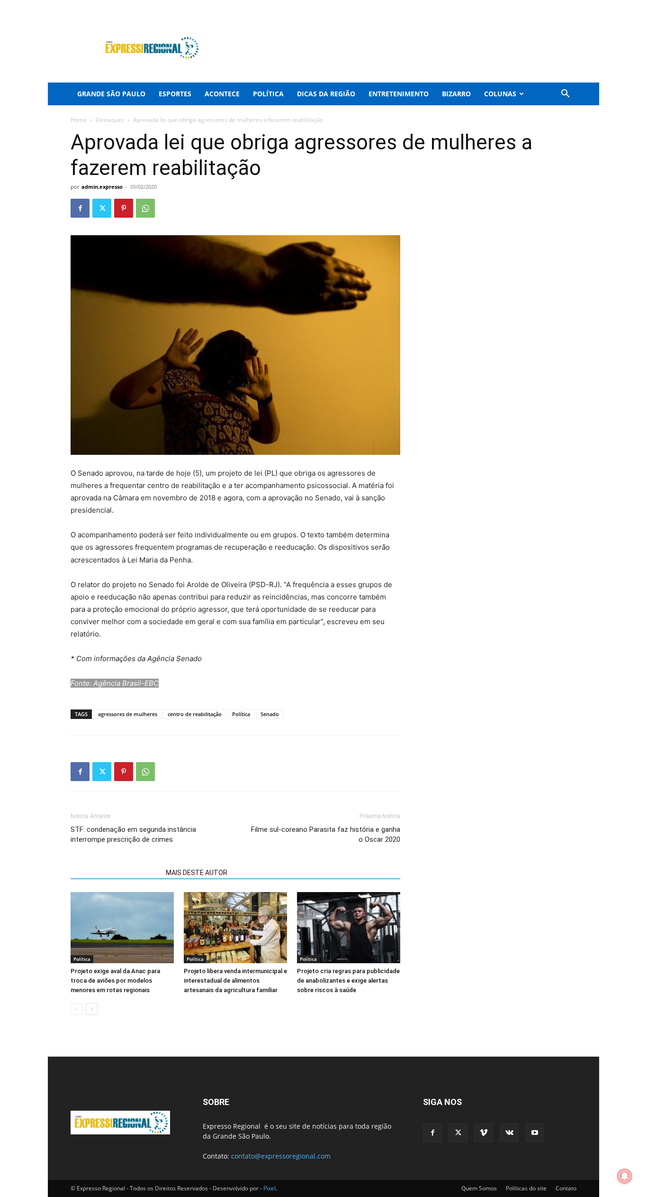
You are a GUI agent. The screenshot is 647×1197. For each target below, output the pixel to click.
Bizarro (456, 93)
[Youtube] (569, 6)
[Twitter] (522, 6)
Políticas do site (526, 1188)
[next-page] (92, 1009)
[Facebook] (507, 6)
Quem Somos (479, 1188)
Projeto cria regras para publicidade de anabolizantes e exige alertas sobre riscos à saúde (348, 980)
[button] (565, 94)
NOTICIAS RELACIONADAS (115, 872)
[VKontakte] (554, 6)
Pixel (269, 1188)
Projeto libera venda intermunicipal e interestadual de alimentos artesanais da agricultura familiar (235, 980)
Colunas (500, 93)
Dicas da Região (326, 93)
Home (79, 120)
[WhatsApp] (145, 208)
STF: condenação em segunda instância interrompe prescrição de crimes (133, 834)
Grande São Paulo (111, 93)
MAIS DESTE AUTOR (196, 872)
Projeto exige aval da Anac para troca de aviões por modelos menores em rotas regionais (115, 980)
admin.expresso (102, 186)
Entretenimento (398, 93)
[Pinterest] (123, 208)
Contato (566, 1188)
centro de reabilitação (195, 714)
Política (268, 93)
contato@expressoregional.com (281, 1155)
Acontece (222, 93)
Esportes (175, 93)
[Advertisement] (404, 48)
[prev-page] (76, 1009)
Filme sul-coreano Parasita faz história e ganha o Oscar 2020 (325, 834)
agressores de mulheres (127, 714)
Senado (270, 714)
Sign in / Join (248, 6)
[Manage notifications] (624, 1176)
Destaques (110, 120)
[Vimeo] (538, 6)
